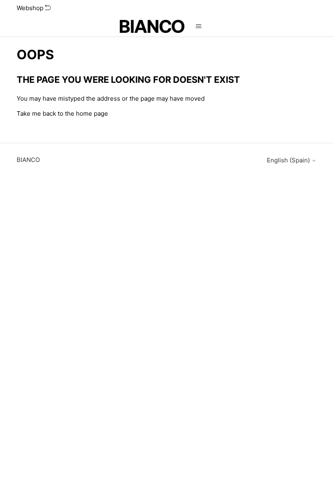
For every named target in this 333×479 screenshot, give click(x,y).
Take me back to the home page (62, 113)
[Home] (152, 26)
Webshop (31, 8)
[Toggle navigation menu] (198, 26)
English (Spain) (289, 160)
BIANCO (28, 160)
